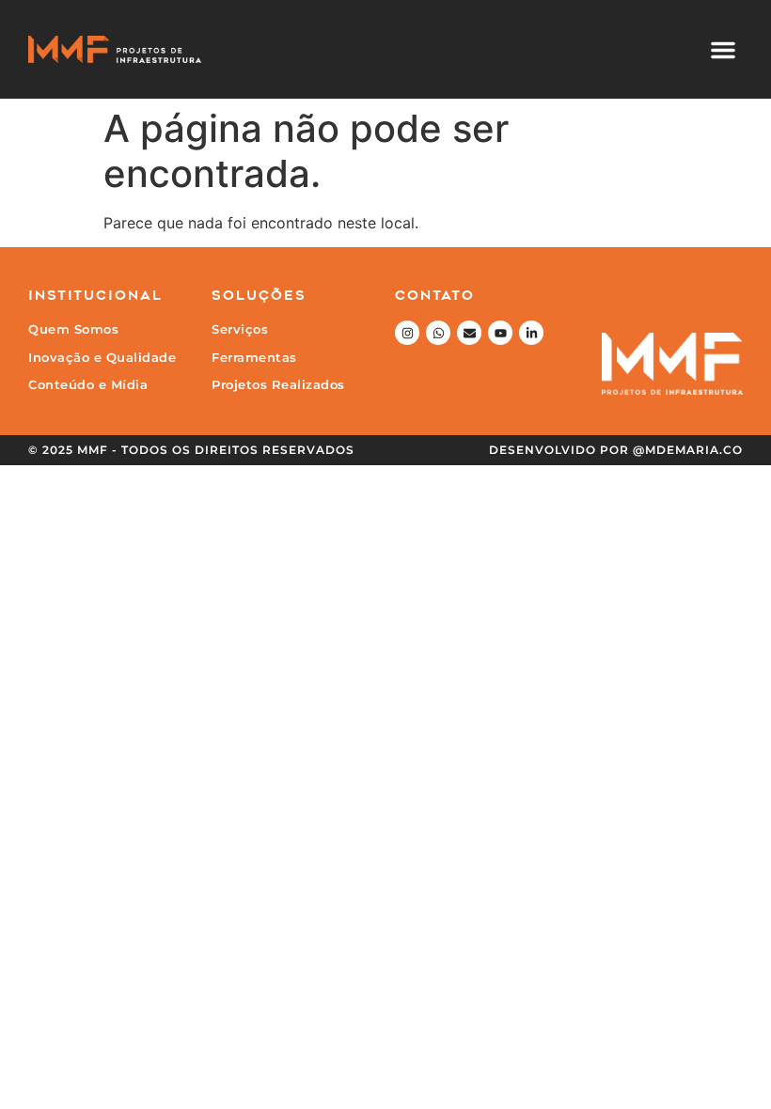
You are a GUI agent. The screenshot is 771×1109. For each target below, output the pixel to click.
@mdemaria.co (688, 450)
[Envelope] (469, 332)
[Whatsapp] (438, 332)
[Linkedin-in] (531, 332)
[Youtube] (500, 332)
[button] (723, 50)
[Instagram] (407, 332)
